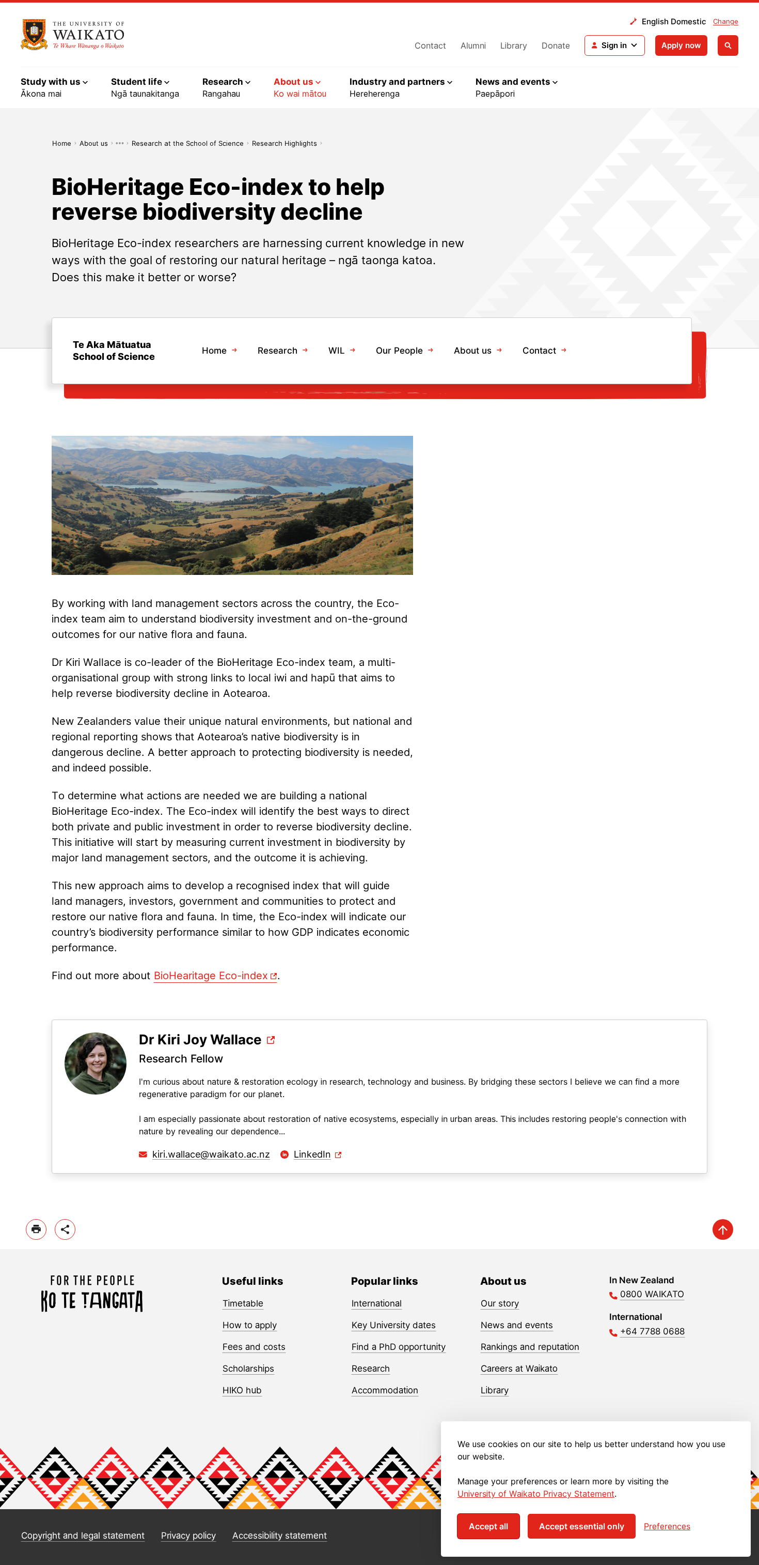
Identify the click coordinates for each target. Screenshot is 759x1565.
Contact (430, 45)
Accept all (488, 1526)
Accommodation (385, 1390)
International (377, 1303)
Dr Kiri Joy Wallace (200, 1039)
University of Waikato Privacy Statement (535, 1493)
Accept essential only (581, 1526)
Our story (500, 1303)
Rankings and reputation (530, 1347)
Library (513, 45)
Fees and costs (254, 1347)
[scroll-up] (723, 1229)
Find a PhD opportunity (399, 1347)
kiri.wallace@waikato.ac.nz (211, 1154)
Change (725, 21)
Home (61, 143)
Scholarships (248, 1368)
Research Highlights (284, 143)
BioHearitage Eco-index (211, 975)
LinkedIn (312, 1154)
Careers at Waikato (519, 1368)
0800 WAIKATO (652, 1294)
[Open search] (728, 45)
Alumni (473, 45)
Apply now (681, 45)
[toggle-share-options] (65, 1229)
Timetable (243, 1303)
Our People (399, 350)
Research (277, 350)
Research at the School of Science (188, 143)
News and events (517, 1325)
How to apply (250, 1325)
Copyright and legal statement (83, 1535)
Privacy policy (188, 1535)
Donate (556, 45)
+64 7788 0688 (652, 1331)
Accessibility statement (279, 1535)
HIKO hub (242, 1390)
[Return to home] (72, 34)
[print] (36, 1229)
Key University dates (394, 1325)
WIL (336, 350)
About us (94, 143)
